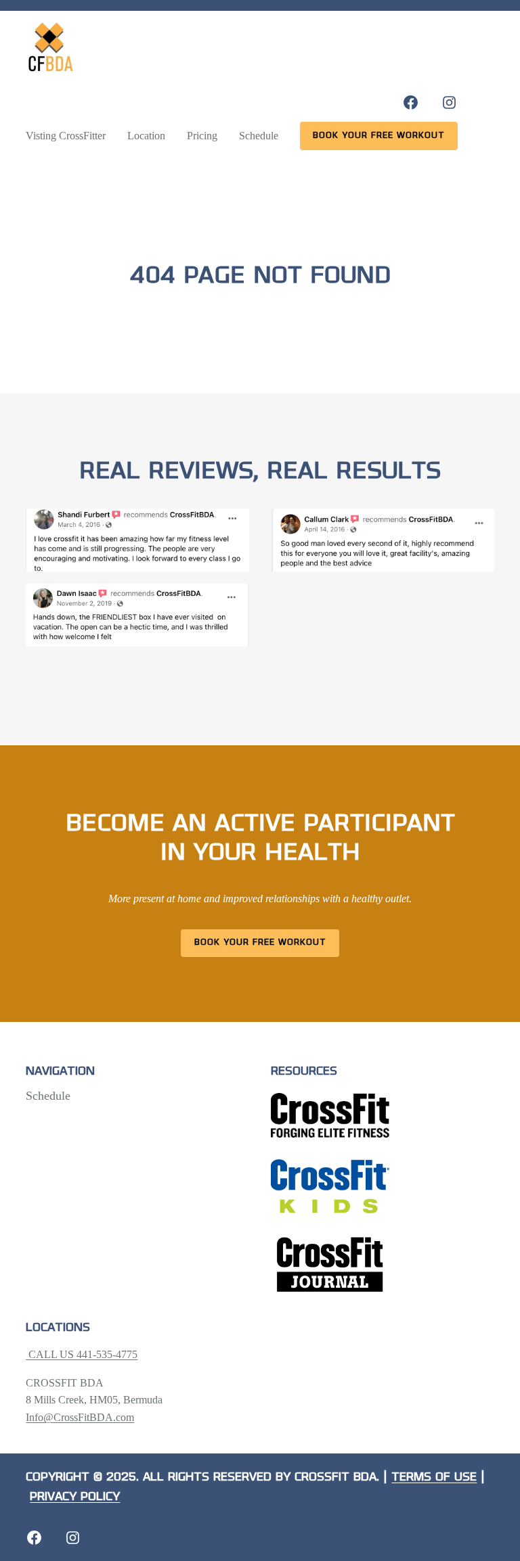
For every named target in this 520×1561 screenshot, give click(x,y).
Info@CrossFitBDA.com (80, 1417)
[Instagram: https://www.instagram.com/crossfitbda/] (449, 102)
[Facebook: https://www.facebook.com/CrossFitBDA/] (410, 102)
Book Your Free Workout (260, 942)
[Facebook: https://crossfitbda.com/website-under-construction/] (34, 1537)
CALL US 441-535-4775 (81, 1354)
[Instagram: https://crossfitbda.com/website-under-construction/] (72, 1537)
